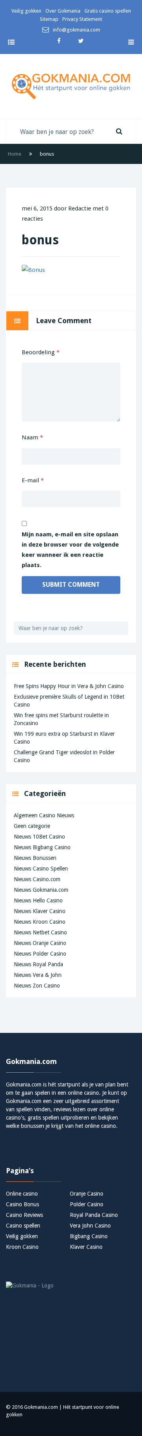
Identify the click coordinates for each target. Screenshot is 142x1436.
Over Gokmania (62, 11)
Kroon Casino (22, 1247)
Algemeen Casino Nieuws (44, 815)
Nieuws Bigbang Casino (42, 847)
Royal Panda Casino (94, 1215)
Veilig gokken (26, 11)
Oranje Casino (86, 1193)
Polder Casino (86, 1204)
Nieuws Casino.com (37, 879)
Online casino (22, 1193)
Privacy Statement (82, 19)
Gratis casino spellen (107, 11)
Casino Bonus (22, 1204)
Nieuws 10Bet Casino (39, 836)
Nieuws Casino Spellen (41, 868)
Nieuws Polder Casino (40, 954)
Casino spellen (23, 1225)
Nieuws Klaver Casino (39, 911)
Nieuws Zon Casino (37, 985)
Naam (32, 437)
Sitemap (49, 19)
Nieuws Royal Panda (38, 964)
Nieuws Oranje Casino (40, 943)
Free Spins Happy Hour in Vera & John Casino (69, 686)
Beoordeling (41, 352)
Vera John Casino (90, 1225)
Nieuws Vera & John (38, 975)
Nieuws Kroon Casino (39, 922)
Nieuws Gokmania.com (41, 890)
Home (14, 154)
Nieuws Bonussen (35, 858)
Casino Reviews (24, 1215)
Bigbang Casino (89, 1236)
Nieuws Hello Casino (38, 900)
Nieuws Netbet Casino (40, 932)
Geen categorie (32, 826)
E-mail (33, 480)
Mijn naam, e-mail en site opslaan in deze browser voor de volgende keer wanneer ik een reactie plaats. (70, 550)
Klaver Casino (86, 1247)
